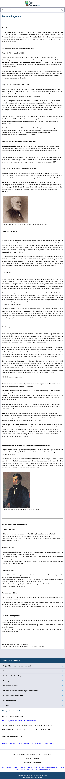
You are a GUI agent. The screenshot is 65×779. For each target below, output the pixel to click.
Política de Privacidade (32, 758)
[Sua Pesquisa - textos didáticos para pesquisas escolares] (32, 6)
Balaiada (6, 671)
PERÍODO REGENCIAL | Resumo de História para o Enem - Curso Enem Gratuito (28, 743)
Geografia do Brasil (51, 767)
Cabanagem (7, 681)
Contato (15, 754)
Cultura (16, 767)
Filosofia (29, 767)
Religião (48, 769)
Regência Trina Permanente (13, 695)
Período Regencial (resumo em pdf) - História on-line (19, 721)
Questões (42, 769)
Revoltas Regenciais (10, 700)
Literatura (34, 769)
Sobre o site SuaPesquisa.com (31, 754)
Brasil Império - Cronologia (12, 676)
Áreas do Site (48, 754)
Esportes (22, 767)
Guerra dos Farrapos (10, 686)
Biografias (9, 767)
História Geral (25, 769)
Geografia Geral (39, 767)
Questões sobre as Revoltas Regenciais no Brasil (20, 691)
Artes (2, 767)
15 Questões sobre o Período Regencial (17, 666)
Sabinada (6, 705)
